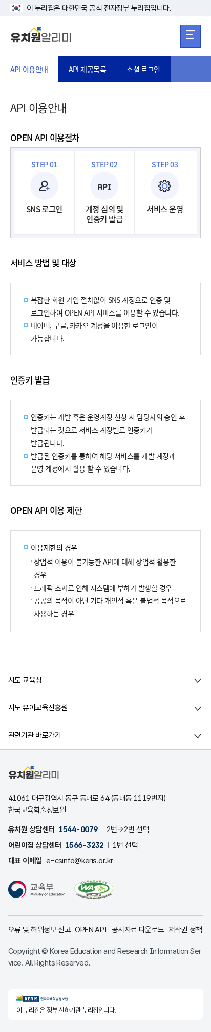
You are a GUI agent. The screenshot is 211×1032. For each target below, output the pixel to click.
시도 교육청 (25, 680)
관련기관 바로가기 (34, 735)
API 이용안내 (29, 69)
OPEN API (91, 929)
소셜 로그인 (143, 69)
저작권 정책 (185, 929)
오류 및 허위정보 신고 (39, 929)
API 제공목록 (88, 69)
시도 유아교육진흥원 (37, 707)
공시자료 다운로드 (138, 929)
